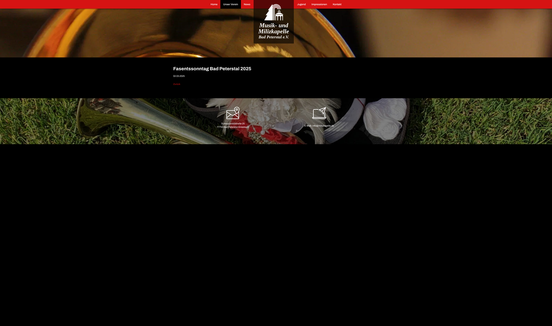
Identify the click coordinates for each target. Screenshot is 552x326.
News (247, 4)
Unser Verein (230, 4)
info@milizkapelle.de (323, 126)
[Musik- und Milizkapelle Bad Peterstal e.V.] (274, 12)
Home (214, 4)
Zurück (176, 84)
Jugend (301, 4)
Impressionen (319, 4)
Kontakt (337, 4)
